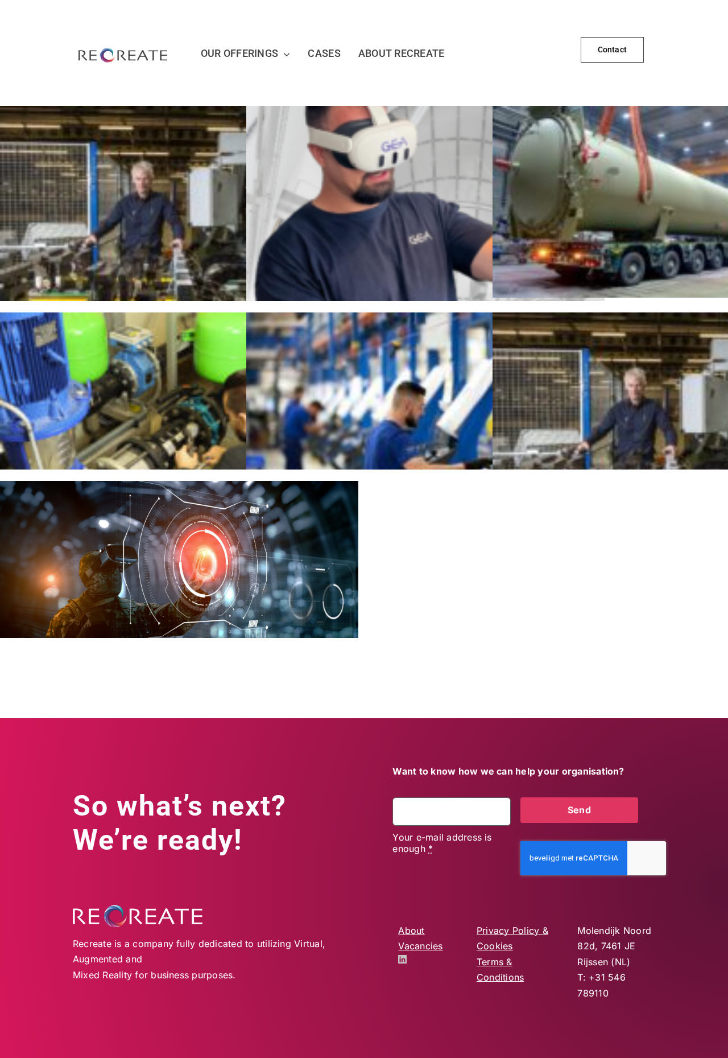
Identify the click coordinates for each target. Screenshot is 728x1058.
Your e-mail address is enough (441, 842)
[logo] (122, 52)
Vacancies (420, 946)
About (411, 930)
